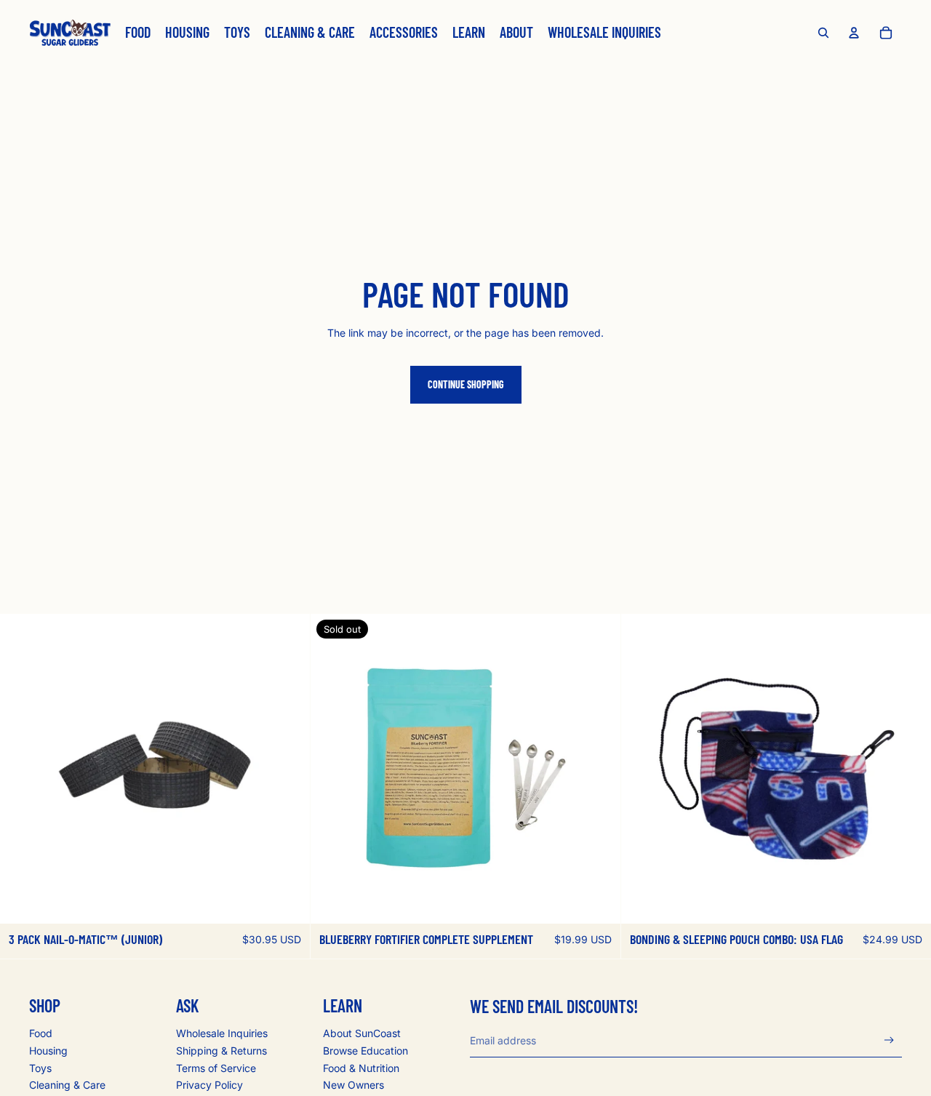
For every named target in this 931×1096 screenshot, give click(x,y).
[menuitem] (138, 33)
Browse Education (365, 1050)
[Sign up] (889, 1040)
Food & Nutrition (361, 1068)
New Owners (353, 1085)
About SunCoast (362, 1033)
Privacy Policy (209, 1085)
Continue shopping (466, 384)
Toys (40, 1068)
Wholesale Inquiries (222, 1033)
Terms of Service (216, 1068)
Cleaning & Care (67, 1085)
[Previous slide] (22, 769)
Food (40, 1033)
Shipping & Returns (221, 1050)
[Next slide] (288, 769)
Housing (48, 1050)
